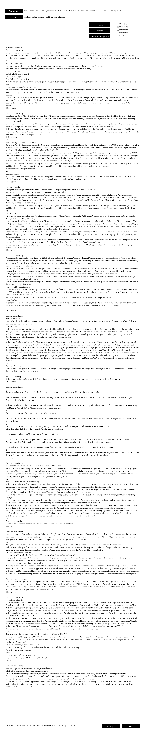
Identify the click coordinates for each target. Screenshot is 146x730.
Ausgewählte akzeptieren (99, 36)
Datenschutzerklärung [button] (57, 725)
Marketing (123, 23)
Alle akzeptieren (99, 24)
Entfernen (13, 17)
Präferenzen (123, 32)
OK (130, 726)
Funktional (123, 29)
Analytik (122, 35)
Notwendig (123, 26)
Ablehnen (99, 30)
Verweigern (13, 10)
